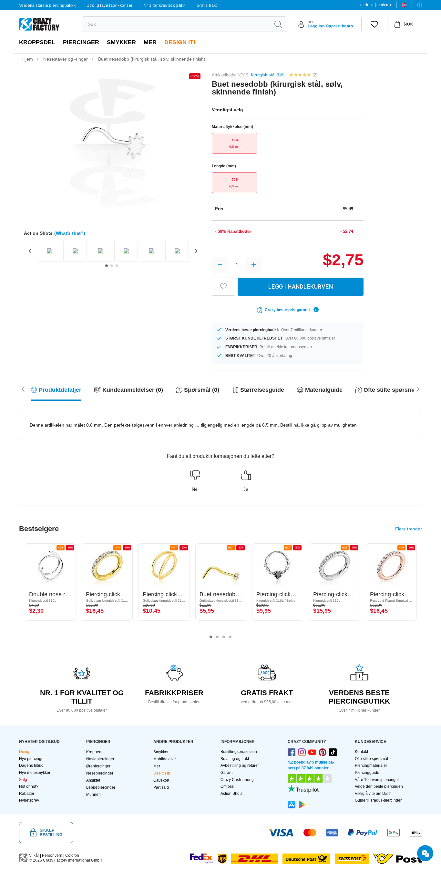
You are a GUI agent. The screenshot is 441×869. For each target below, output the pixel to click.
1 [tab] (211, 637)
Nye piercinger (32, 758)
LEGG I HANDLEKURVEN (300, 286)
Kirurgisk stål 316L (268, 75)
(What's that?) (69, 233)
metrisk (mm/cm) (375, 5)
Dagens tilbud (31, 765)
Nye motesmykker (34, 772)
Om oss (227, 786)
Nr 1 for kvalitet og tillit (165, 5)
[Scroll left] (418, 388)
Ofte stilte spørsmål (371, 758)
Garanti (227, 772)
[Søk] (278, 24)
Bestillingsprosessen (239, 751)
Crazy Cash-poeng (237, 779)
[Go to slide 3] (117, 265)
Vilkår (34, 855)
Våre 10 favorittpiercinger (377, 779)
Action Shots (231, 793)
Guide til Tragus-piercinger (378, 800)
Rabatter (26, 793)
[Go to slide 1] (106, 265)
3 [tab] (224, 637)
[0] (374, 24)
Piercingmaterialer (371, 765)
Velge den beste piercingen (379, 786)
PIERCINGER (81, 42)
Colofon (72, 855)
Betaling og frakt (235, 758)
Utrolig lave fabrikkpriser (109, 5)
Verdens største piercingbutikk (47, 5)
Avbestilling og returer (240, 765)
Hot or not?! (29, 786)
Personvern (52, 855)
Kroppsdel (37, 42)
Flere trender (408, 528)
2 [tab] (217, 637)
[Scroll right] (23, 388)
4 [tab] (230, 637)
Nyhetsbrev (29, 800)
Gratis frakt (207, 5)
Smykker (121, 42)
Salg (23, 779)
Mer (150, 42)
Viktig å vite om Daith (373, 793)
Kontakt (361, 751)
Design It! (179, 42)
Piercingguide (367, 772)
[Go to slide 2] (111, 265)
